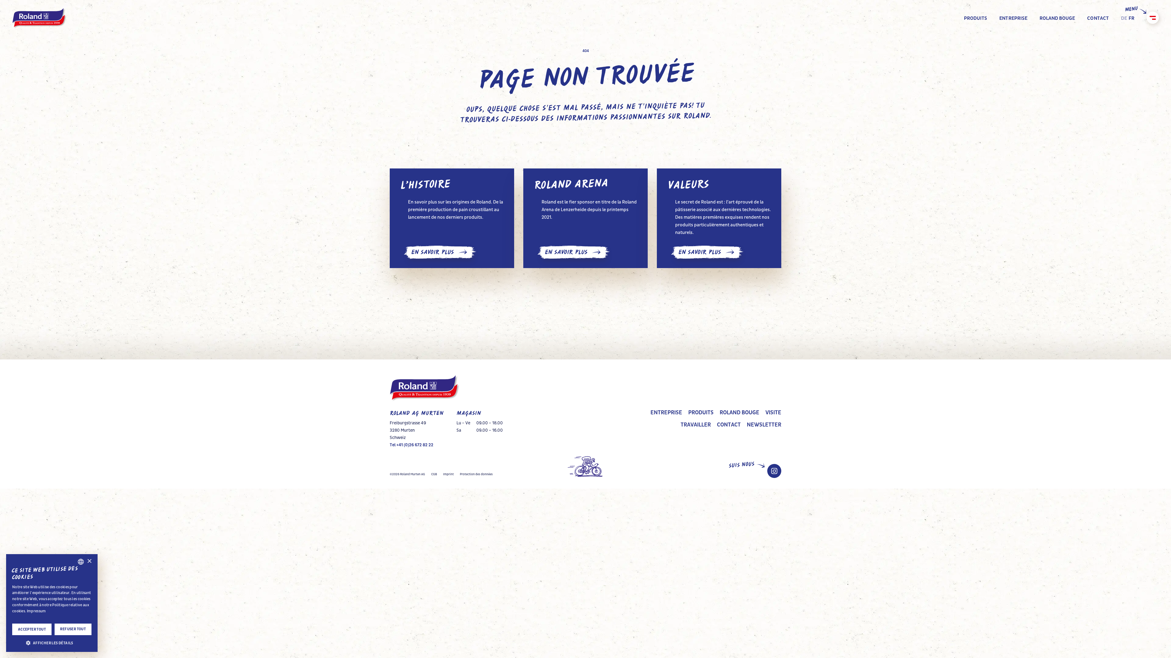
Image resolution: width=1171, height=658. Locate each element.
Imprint (448, 474)
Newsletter (764, 425)
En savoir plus (432, 252)
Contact (729, 425)
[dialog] (52, 603)
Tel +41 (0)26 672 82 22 (411, 445)
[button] (51, 642)
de (1124, 18)
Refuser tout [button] (73, 629)
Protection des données (476, 474)
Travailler (696, 425)
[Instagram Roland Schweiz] (774, 471)
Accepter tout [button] (32, 629)
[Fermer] (1153, 18)
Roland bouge (739, 413)
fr (1131, 18)
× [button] (89, 561)
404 (585, 51)
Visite (773, 413)
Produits (701, 413)
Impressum (36, 611)
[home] (39, 18)
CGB (434, 474)
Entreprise (666, 413)
